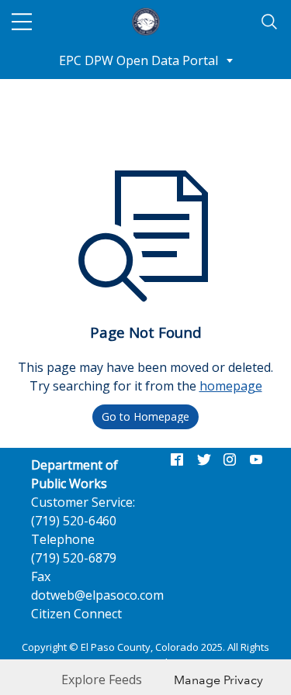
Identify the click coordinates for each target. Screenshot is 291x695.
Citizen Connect (76, 613)
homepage (230, 385)
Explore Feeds (101, 679)
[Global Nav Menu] (22, 22)
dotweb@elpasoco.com (97, 595)
